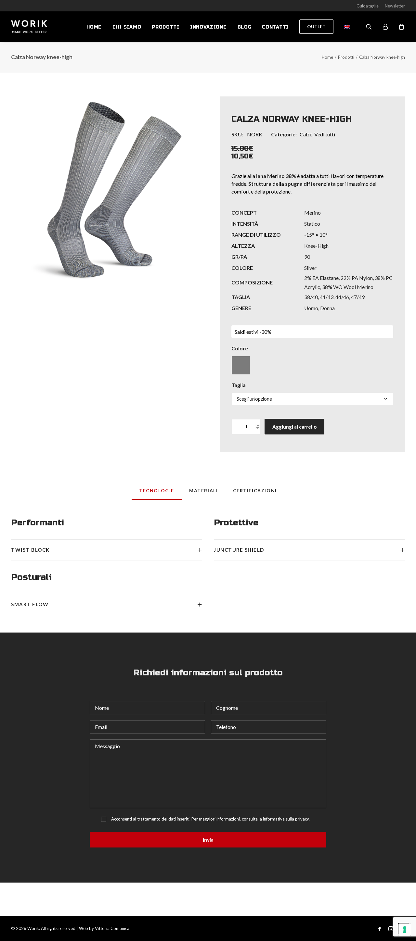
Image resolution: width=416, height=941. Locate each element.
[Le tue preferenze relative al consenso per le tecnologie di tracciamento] (404, 929)
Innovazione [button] (208, 27)
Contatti (275, 27)
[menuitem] (94, 27)
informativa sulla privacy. (286, 819)
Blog (245, 27)
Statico (312, 223)
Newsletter (395, 5)
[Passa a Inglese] (345, 26)
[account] (388, 26)
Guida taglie (368, 5)
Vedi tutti (324, 134)
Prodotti (165, 27)
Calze (306, 134)
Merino (312, 212)
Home (94, 27)
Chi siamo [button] (126, 27)
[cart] (400, 26)
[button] (103, 189)
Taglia (238, 385)
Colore (239, 348)
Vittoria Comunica (112, 928)
